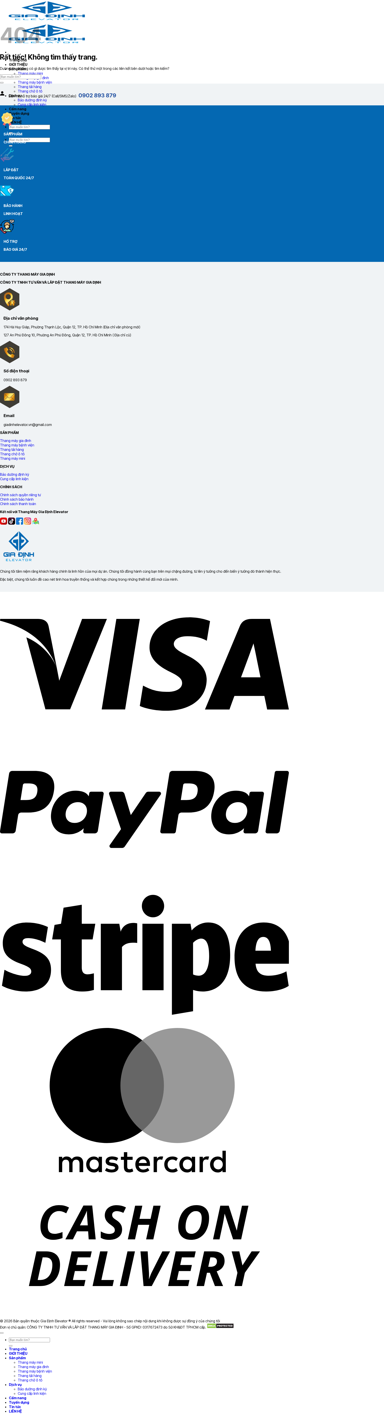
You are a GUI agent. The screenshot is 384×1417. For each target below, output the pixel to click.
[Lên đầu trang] (2, 1333)
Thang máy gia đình (33, 1367)
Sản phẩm (17, 1358)
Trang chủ (18, 1349)
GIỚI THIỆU (18, 64)
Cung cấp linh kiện (32, 104)
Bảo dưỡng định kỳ (32, 100)
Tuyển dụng (19, 113)
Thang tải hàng (30, 86)
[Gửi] (10, 146)
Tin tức (15, 118)
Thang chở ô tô (30, 1380)
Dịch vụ (15, 1384)
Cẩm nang (17, 109)
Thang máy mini (30, 73)
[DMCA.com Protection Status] (220, 1327)
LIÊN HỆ (15, 122)
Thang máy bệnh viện (35, 82)
